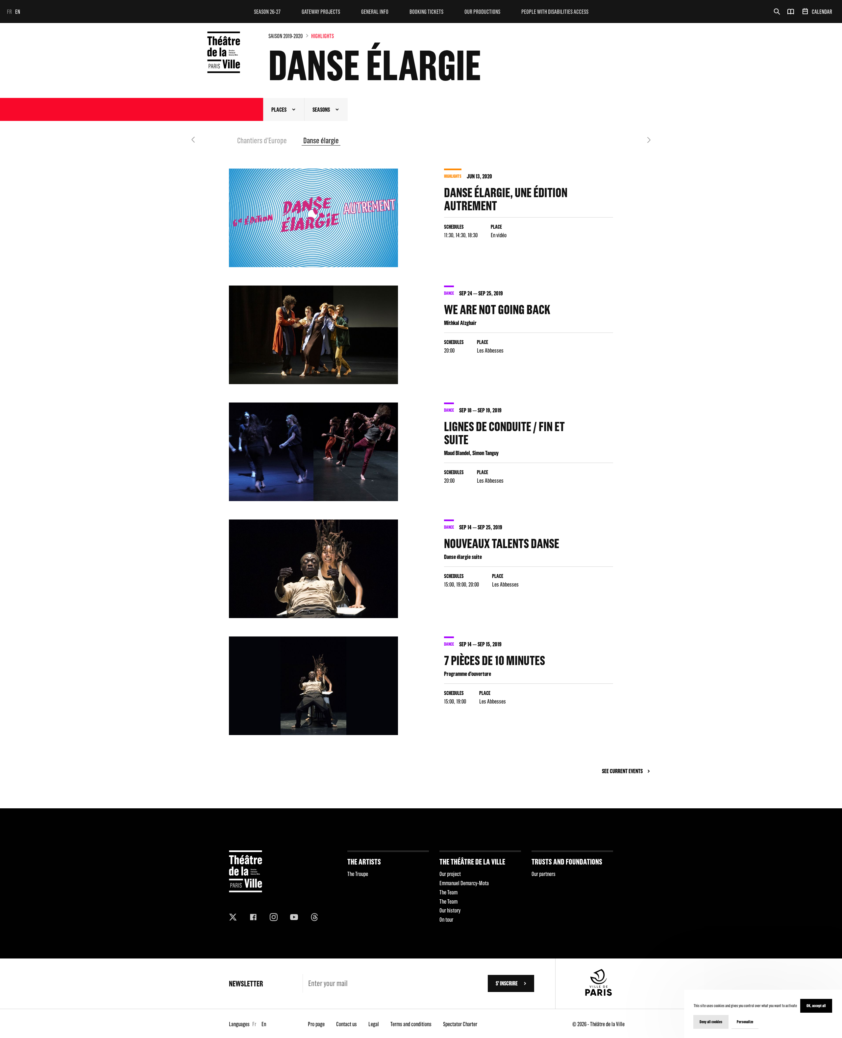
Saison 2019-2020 (285, 36)
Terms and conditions (411, 1024)
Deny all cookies (711, 1021)
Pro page (316, 1024)
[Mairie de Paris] (598, 993)
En (17, 11)
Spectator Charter (460, 1024)
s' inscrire (507, 983)
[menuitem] (267, 11)
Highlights (322, 36)
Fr (9, 11)
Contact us (346, 1024)
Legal (373, 1024)
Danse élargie (321, 140)
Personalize (745, 1021)
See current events (622, 771)
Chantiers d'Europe (262, 140)
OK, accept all (816, 1005)
